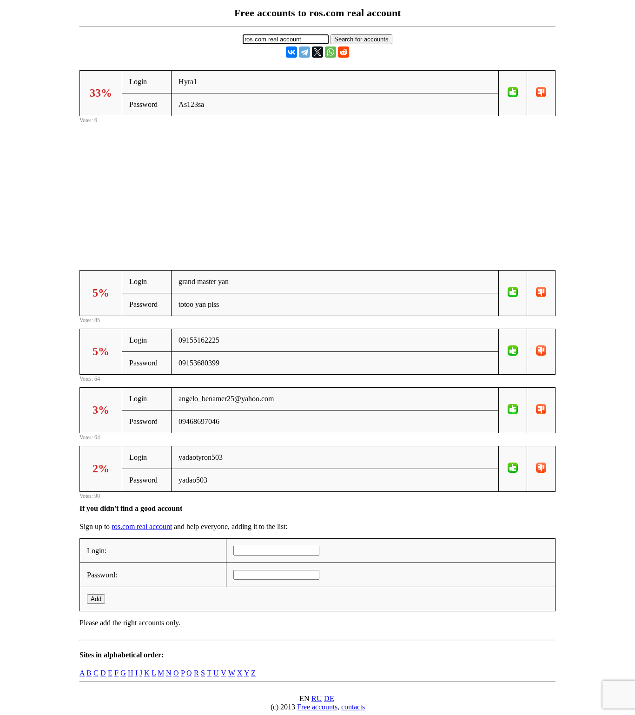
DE (329, 698)
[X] (317, 52)
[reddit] (343, 52)
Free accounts (317, 707)
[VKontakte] (291, 52)
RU (316, 698)
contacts (353, 707)
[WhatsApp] (330, 52)
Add (96, 599)
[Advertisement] (317, 191)
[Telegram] (304, 52)
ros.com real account (142, 526)
